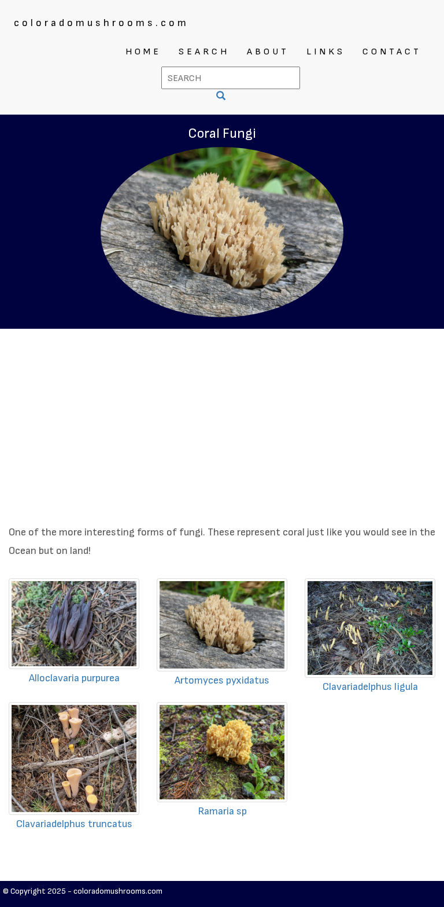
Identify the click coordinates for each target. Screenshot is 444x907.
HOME (143, 51)
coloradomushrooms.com (101, 23)
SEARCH (204, 51)
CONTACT (391, 51)
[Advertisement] (222, 416)
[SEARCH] (222, 96)
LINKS (325, 51)
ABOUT (268, 51)
